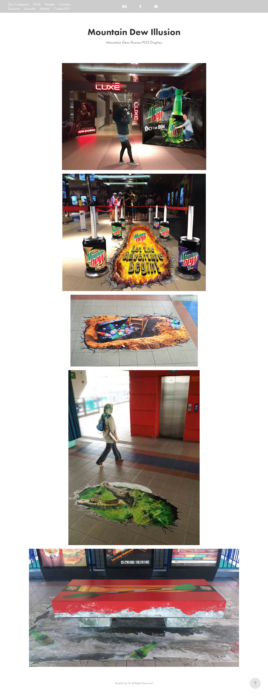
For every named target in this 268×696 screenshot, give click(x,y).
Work (37, 4)
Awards (29, 8)
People (50, 4)
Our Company (18, 4)
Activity (45, 8)
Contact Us (61, 8)
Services (14, 8)
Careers (65, 4)
